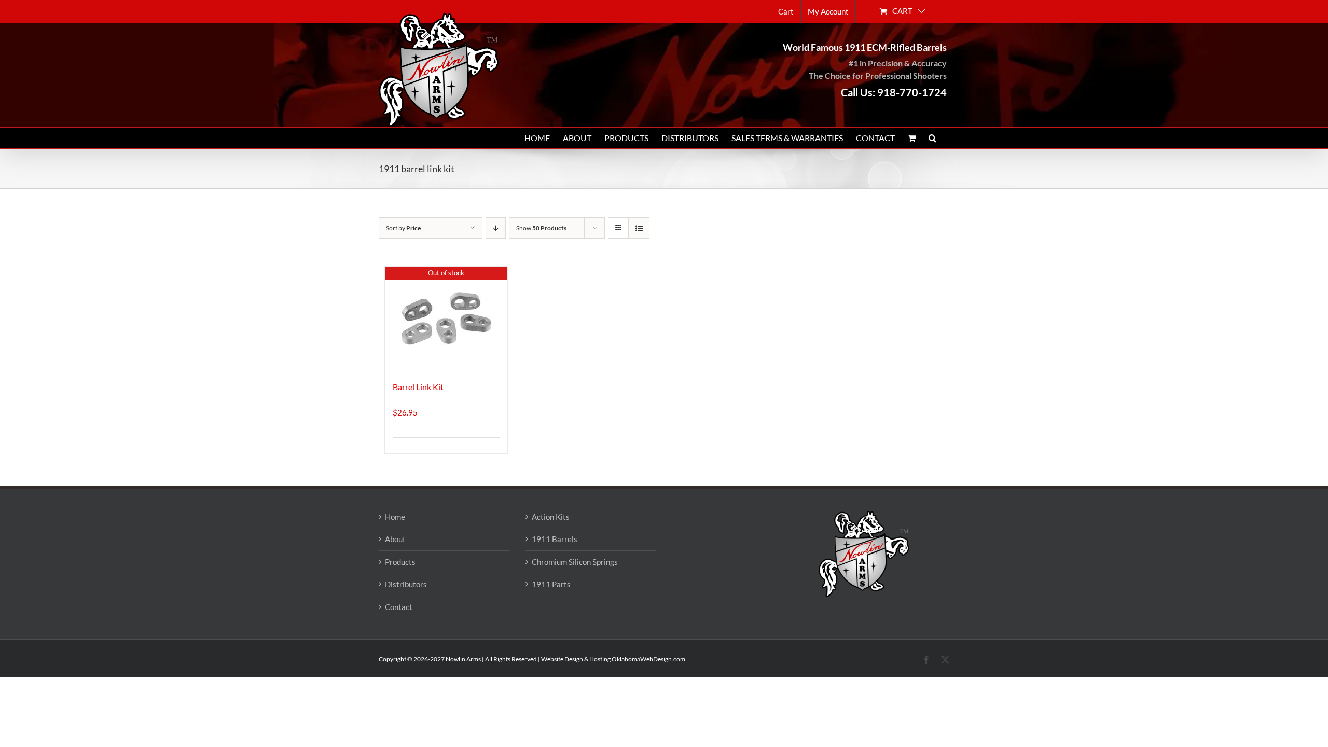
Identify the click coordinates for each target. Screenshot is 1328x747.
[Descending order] (496, 228)
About (395, 539)
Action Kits (551, 516)
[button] (932, 138)
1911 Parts (551, 584)
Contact (398, 607)
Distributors (406, 584)
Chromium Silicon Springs (575, 561)
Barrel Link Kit (418, 387)
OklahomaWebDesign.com (648, 659)
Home (395, 516)
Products (400, 561)
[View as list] (639, 228)
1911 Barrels (554, 539)
